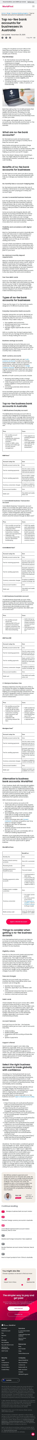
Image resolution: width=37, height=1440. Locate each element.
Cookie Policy (5, 1369)
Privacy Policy (5, 1367)
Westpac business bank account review (19, 1211)
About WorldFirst (23, 1360)
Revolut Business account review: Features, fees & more (18, 1248)
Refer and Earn (22, 1369)
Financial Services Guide (16, 1421)
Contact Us (21, 1365)
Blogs (8, 13)
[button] (33, 6)
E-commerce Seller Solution (24, 1331)
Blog (19, 1346)
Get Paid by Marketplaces (5, 1347)
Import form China (10, 1282)
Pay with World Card (7, 1345)
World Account (6, 1331)
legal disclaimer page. (10, 1430)
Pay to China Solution (22, 1338)
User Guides (22, 1349)
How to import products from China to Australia (17, 1257)
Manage (4, 1340)
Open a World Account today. (24, 1097)
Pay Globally (5, 1342)
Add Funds (5, 1351)
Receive (4, 1335)
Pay (3, 1333)
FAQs (19, 1351)
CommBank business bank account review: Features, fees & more (16, 1229)
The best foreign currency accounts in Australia (17, 1220)
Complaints (5, 1365)
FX (2, 1338)
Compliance (5, 1362)
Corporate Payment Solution (24, 1335)
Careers (20, 1372)
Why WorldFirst (22, 1362)
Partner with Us (22, 1367)
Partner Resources (23, 1353)
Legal (3, 1360)
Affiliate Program (23, 1374)
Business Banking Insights (20, 13)
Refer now (31, 2)
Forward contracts (29, 904)
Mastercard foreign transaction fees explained (17, 1239)
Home (3, 13)
